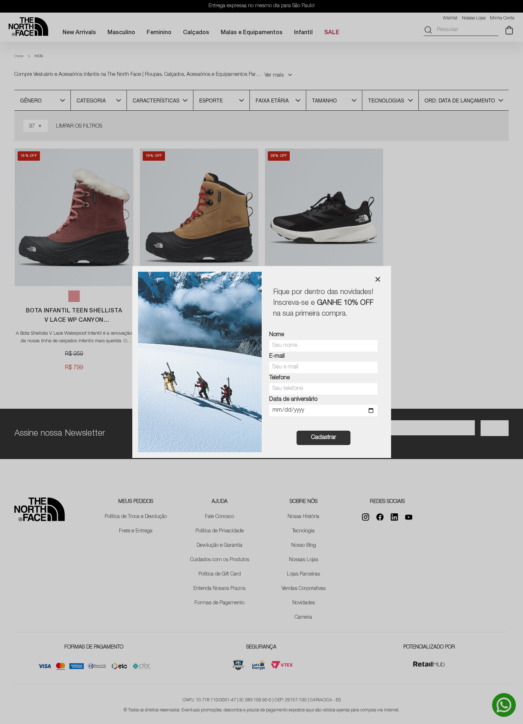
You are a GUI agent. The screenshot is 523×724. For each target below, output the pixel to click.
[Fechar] (377, 279)
